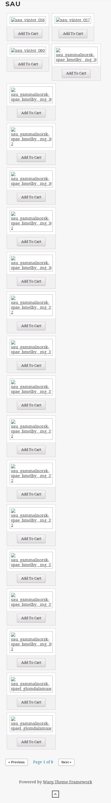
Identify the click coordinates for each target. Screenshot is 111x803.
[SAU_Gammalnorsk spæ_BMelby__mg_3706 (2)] (31, 304)
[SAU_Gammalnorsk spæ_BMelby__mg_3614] (31, 94)
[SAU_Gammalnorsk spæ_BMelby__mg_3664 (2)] (31, 220)
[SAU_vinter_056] (28, 19)
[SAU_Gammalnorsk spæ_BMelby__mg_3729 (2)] (31, 473)
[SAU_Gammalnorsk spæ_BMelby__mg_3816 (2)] (31, 641)
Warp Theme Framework (67, 782)
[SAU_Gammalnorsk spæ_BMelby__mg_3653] (31, 178)
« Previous (16, 762)
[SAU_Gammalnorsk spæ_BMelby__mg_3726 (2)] (31, 428)
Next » (66, 762)
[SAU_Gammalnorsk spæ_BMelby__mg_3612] (76, 54)
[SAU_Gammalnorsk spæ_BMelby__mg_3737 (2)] (31, 517)
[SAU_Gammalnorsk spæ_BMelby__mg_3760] (31, 599)
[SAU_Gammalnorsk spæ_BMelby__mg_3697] (31, 262)
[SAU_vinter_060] (28, 50)
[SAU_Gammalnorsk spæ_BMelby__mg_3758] (31, 559)
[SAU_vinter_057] (73, 19)
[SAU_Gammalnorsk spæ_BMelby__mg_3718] (31, 386)
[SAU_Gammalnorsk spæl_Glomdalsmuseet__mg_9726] (31, 723)
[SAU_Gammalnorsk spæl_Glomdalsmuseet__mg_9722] (31, 683)
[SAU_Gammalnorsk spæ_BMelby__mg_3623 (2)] (31, 136)
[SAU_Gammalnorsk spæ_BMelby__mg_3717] (31, 347)
